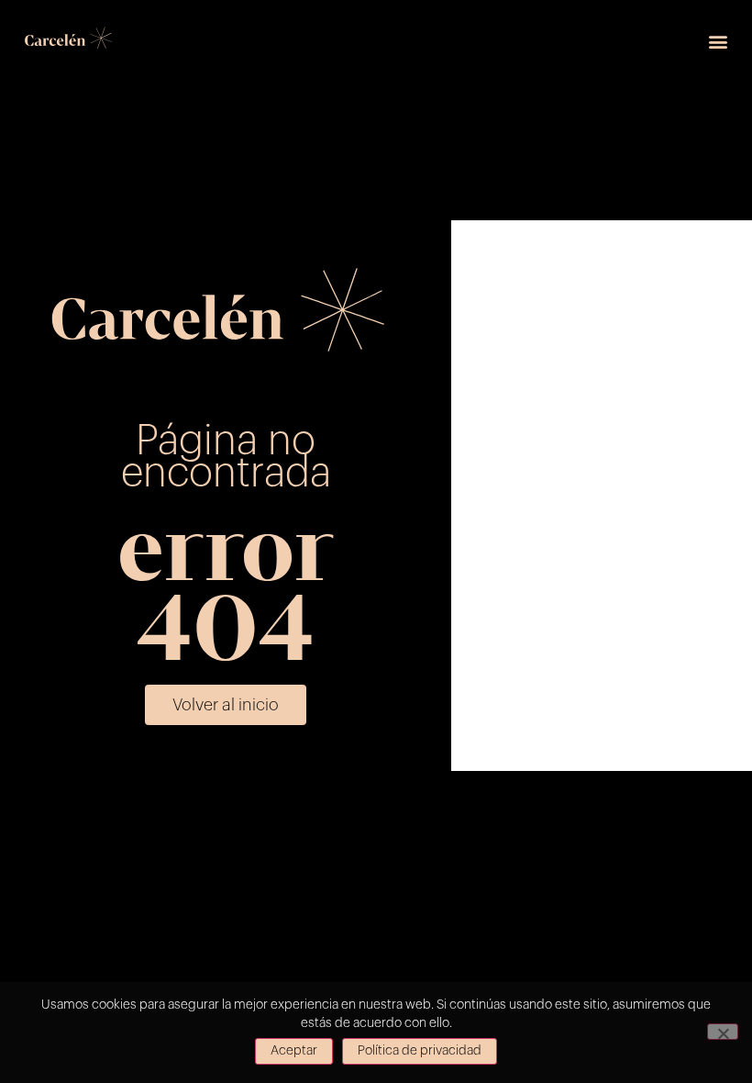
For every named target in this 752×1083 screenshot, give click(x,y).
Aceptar (294, 1050)
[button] (718, 42)
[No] (722, 1031)
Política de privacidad (419, 1050)
